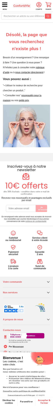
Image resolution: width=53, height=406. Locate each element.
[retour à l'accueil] (22, 6)
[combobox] (26, 17)
